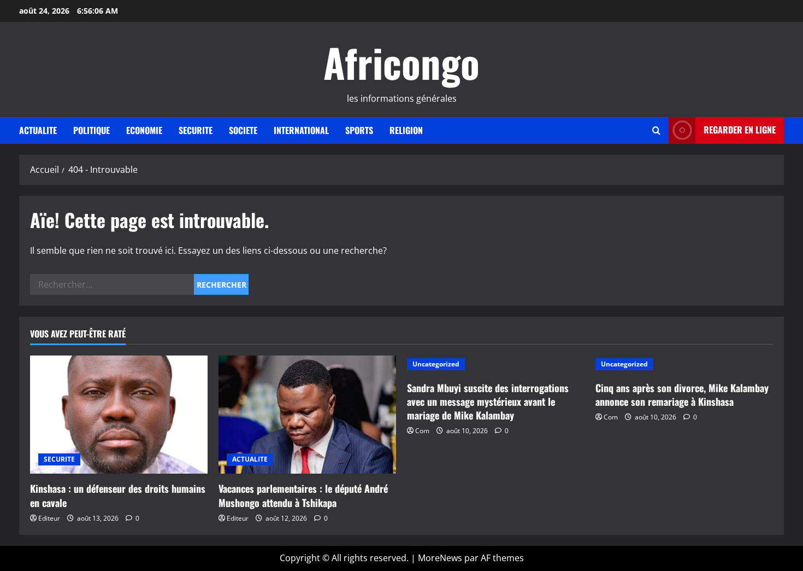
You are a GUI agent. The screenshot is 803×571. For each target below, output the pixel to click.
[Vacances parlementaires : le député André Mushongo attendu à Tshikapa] (307, 415)
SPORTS (359, 130)
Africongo (401, 62)
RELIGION (406, 130)
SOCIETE (243, 130)
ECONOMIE (144, 130)
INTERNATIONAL (301, 130)
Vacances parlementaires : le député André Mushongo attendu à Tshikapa (303, 495)
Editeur (49, 518)
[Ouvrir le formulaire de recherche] (656, 130)
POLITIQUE (91, 130)
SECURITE (195, 130)
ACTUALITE (38, 130)
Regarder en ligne (740, 129)
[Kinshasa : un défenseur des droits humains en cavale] (119, 415)
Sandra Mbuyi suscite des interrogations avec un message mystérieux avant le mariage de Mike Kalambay (488, 401)
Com (422, 430)
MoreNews (440, 558)
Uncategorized (435, 364)
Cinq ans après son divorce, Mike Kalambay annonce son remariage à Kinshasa (682, 395)
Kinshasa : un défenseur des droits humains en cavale (117, 495)
